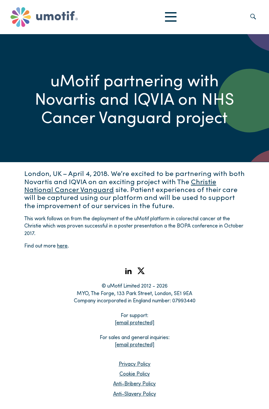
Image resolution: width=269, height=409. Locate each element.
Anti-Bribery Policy (134, 383)
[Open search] (253, 17)
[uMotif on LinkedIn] (128, 272)
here (62, 245)
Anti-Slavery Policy (134, 393)
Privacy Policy (135, 363)
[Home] (44, 17)
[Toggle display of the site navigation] (170, 17)
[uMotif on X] (141, 272)
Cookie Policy (134, 373)
